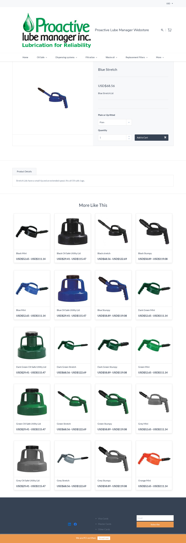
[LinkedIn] (69, 524)
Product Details (24, 171)
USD (168, 3)
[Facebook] (75, 524)
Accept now (104, 538)
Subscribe (155, 524)
